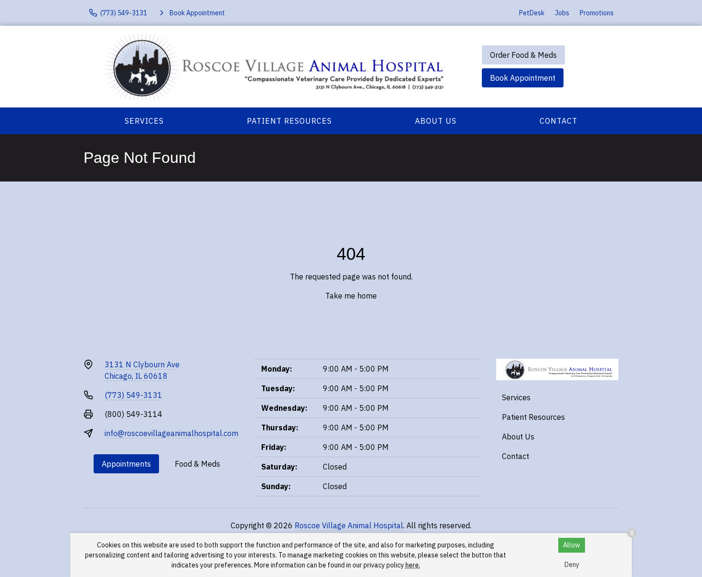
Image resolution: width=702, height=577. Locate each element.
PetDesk (531, 13)
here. (412, 565)
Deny (571, 564)
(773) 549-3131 (133, 395)
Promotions (597, 13)
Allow (571, 545)
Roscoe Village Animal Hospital (349, 525)
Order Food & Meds (523, 55)
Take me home (351, 295)
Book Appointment (522, 78)
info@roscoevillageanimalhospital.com (171, 433)
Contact (558, 121)
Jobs (562, 13)
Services (144, 121)
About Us (436, 121)
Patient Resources (289, 121)
